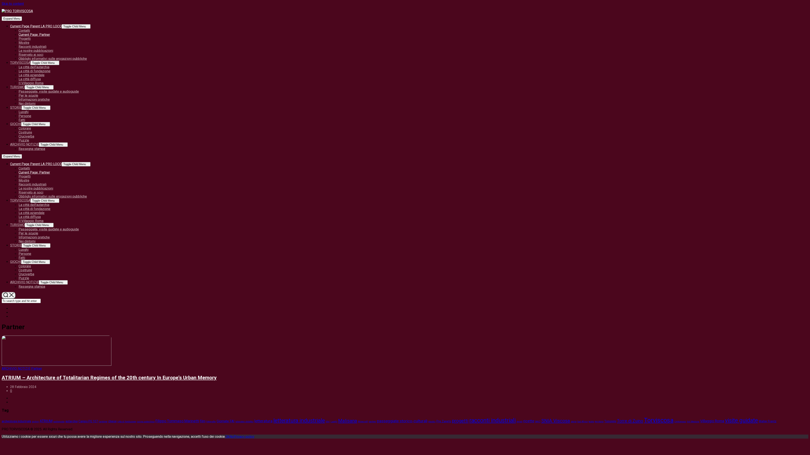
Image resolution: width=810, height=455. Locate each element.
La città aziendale (32, 75)
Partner (34, 35)
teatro (591, 421)
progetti (460, 420)
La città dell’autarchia (34, 67)
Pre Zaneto (443, 421)
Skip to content (13, 4)
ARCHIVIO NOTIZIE (24, 144)
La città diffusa (30, 79)
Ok (227, 437)
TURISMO (17, 87)
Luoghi (23, 112)
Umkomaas (680, 421)
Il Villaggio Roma (31, 83)
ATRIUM (46, 421)
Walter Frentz (767, 421)
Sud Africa (582, 421)
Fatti (22, 120)
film (202, 421)
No (232, 437)
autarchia (71, 421)
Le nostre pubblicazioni (36, 51)
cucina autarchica (146, 421)
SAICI (537, 421)
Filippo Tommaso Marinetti (177, 421)
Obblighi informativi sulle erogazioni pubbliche (53, 59)
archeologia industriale (16, 421)
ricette (528, 421)
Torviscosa (659, 420)
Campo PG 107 (88, 421)
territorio (599, 421)
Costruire (25, 132)
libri (328, 421)
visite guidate (741, 420)
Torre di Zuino (630, 420)
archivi (35, 421)
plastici (432, 421)
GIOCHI (15, 124)
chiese (112, 421)
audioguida (59, 421)
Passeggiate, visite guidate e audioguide (49, 92)
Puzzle (24, 140)
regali (519, 421)
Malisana (347, 420)
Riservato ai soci (31, 55)
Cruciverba (26, 136)
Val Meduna (693, 421)
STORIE (16, 108)
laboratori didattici (244, 421)
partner (372, 421)
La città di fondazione (34, 71)
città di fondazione (126, 421)
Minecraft (363, 421)
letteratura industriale (299, 420)
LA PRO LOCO (36, 26)
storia (573, 421)
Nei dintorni (27, 104)
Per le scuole (28, 96)
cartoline (103, 421)
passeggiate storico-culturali (402, 421)
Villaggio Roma (712, 421)
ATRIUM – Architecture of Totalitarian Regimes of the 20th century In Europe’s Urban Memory (109, 378)
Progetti (25, 39)
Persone (25, 116)
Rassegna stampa (32, 149)
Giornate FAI (226, 421)
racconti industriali (492, 420)
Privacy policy (244, 437)
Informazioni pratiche (34, 100)
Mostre (24, 43)
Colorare (25, 128)
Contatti (24, 31)
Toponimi (610, 421)
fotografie (211, 421)
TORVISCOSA (20, 63)
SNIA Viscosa (555, 421)
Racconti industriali (32, 47)
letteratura (263, 421)
